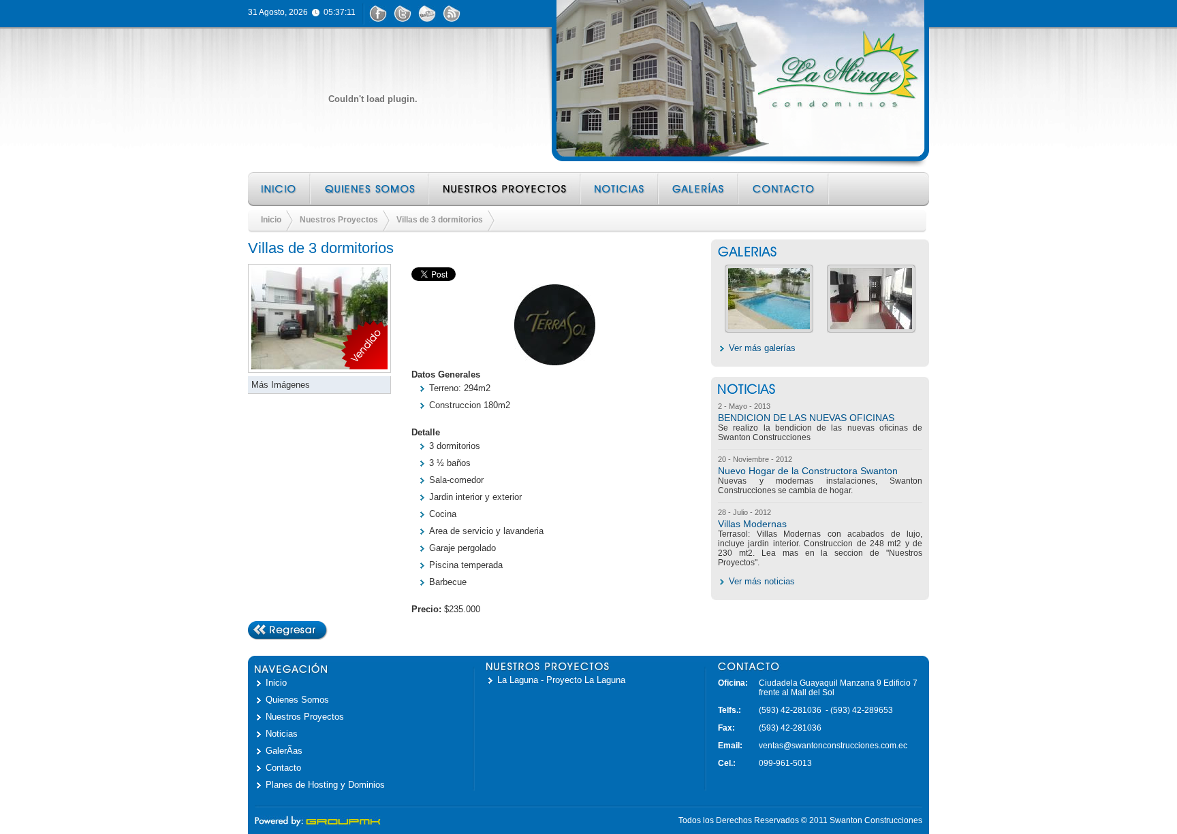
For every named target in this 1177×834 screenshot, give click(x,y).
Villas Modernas (752, 523)
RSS (452, 13)
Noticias (620, 189)
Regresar (288, 630)
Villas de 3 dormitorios (439, 219)
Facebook (379, 13)
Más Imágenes (280, 385)
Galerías (699, 189)
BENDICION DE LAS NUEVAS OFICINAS (806, 417)
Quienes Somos (370, 189)
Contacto (784, 189)
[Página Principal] (372, 99)
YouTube (428, 13)
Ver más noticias (762, 581)
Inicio (279, 189)
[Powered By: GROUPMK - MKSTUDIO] (318, 824)
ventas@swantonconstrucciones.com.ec (833, 745)
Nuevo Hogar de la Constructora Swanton (808, 470)
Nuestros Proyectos (506, 189)
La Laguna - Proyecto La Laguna (561, 680)
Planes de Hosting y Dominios (325, 785)
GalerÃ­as (284, 751)
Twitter (403, 13)
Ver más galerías (762, 348)
